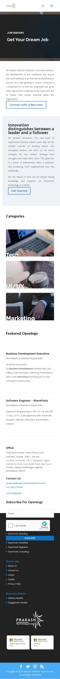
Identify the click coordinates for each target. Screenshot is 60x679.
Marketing (20, 318)
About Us (12, 565)
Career (11, 574)
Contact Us (13, 570)
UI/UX (15, 286)
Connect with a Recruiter (26, 105)
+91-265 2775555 (14, 487)
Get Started (19, 191)
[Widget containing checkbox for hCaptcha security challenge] (28, 525)
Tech (12, 255)
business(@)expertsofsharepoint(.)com (25, 483)
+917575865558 (13, 493)
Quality (11, 579)
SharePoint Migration (18, 547)
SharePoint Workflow (18, 542)
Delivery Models (15, 598)
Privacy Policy (14, 583)
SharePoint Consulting (18, 551)
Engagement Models (18, 602)
